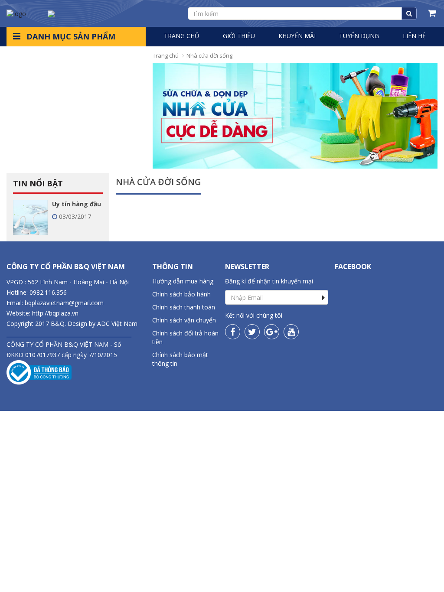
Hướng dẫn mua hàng (182, 281)
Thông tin (172, 266)
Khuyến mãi (297, 36)
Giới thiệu (239, 36)
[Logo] (16, 13)
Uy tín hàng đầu (76, 204)
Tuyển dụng (359, 36)
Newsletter (247, 266)
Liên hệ (414, 36)
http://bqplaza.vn (55, 313)
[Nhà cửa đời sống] (295, 116)
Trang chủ (181, 36)
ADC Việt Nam (117, 323)
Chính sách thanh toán (183, 307)
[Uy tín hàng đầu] (30, 217)
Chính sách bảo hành (181, 294)
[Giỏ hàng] (432, 13)
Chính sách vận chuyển (184, 320)
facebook (353, 266)
